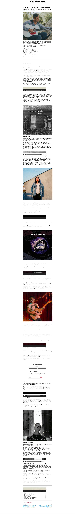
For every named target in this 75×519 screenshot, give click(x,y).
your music (28, 56)
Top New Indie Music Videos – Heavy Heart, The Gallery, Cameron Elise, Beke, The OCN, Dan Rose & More (45, 506)
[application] (34, 90)
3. (30, 494)
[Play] (24, 90)
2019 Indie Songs (29, 502)
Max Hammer (33, 10)
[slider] (44, 90)
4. (28, 495)
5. (27, 496)
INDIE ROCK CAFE (37, 1)
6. (30, 497)
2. (28, 493)
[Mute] (42, 90)
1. (28, 156)
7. (29, 498)
